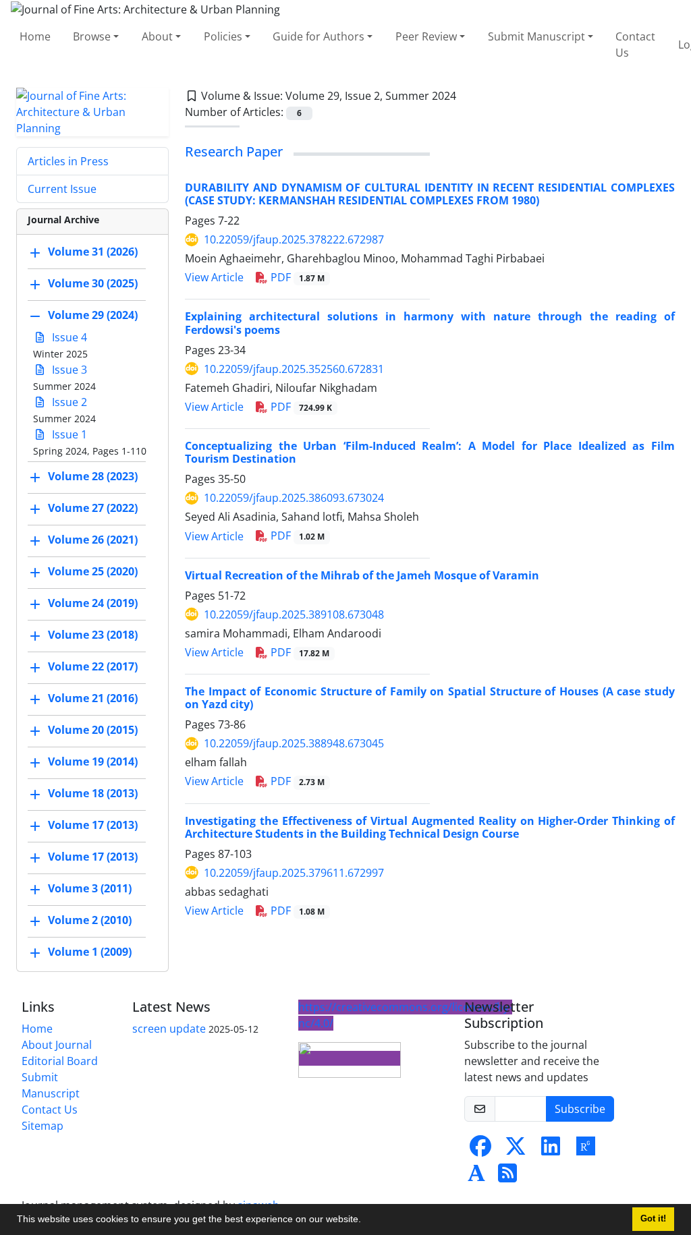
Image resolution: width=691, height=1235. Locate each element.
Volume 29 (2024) (93, 315)
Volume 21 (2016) (93, 698)
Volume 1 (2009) (90, 951)
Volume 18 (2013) (93, 793)
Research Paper (234, 151)
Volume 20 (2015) (93, 729)
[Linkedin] (550, 1150)
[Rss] (507, 1177)
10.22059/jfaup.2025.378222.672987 (294, 239)
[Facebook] (480, 1150)
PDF (296, 277)
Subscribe (580, 1108)
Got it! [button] (653, 1219)
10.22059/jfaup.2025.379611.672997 (294, 872)
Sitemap (42, 1125)
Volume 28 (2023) (93, 476)
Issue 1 (68, 434)
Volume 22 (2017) (93, 666)
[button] (366, 1221)
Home (35, 36)
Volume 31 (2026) (93, 251)
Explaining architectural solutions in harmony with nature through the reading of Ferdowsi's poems (430, 323)
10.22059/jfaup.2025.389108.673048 (294, 614)
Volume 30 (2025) (93, 283)
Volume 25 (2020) (93, 571)
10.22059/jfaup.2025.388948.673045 (294, 743)
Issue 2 (68, 402)
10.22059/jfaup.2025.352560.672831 (294, 369)
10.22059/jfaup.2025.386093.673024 (294, 497)
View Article (214, 277)
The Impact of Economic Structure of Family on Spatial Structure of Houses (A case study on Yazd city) (430, 698)
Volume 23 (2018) (93, 634)
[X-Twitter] (515, 1150)
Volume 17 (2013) (93, 824)
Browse (92, 36)
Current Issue (62, 188)
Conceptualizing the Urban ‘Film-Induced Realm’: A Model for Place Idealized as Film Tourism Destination (430, 452)
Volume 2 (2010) (90, 920)
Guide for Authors (318, 36)
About (157, 36)
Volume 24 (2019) (93, 603)
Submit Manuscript (536, 36)
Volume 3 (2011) (90, 888)
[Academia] (476, 1177)
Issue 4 (68, 337)
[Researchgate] (586, 1150)
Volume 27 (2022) (93, 507)
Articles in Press (68, 161)
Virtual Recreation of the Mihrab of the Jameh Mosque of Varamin (362, 575)
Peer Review (426, 36)
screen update (169, 1028)
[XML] (467, 95)
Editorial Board (60, 1061)
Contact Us (635, 44)
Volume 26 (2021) (93, 539)
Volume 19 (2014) (93, 761)
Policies (223, 36)
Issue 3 (68, 369)
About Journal (57, 1044)
